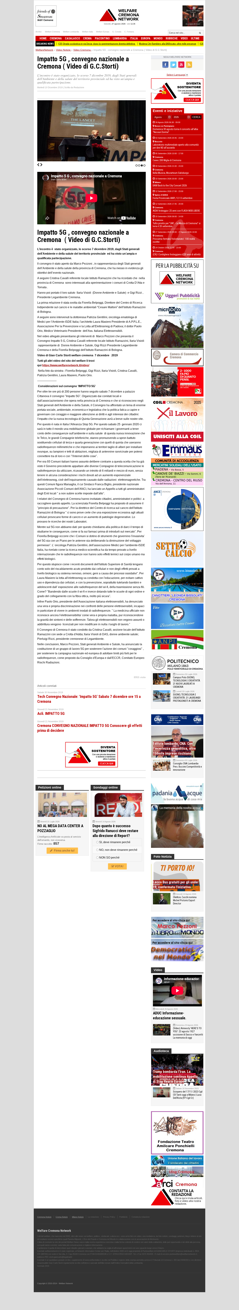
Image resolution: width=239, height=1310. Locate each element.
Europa (145, 38)
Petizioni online (49, 787)
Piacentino (102, 38)
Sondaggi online (105, 787)
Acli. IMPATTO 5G (51, 713)
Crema (87, 38)
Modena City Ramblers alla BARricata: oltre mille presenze (136, 43)
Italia (134, 38)
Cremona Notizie (44, 1217)
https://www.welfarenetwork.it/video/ (65, 365)
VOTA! (118, 866)
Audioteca (161, 1051)
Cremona (56, 38)
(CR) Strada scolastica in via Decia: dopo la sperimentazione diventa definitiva (65, 43)
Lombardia (120, 38)
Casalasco (72, 38)
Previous (38, 164)
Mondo (158, 38)
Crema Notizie (62, 1217)
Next (41, 164)
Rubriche (172, 38)
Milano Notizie (78, 1217)
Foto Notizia (163, 856)
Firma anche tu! (63, 850)
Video (184, 38)
